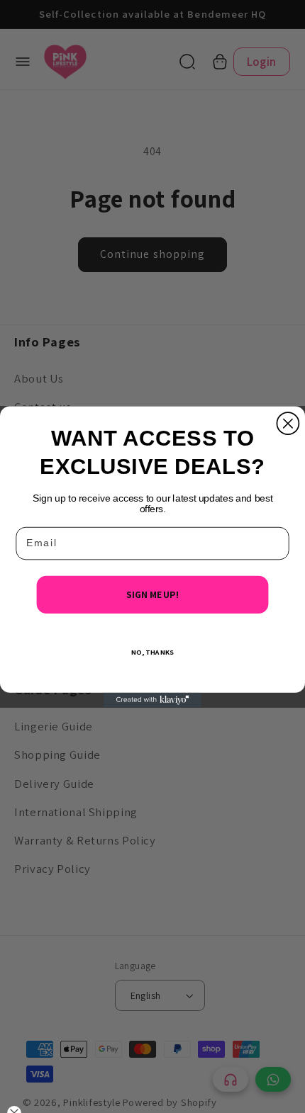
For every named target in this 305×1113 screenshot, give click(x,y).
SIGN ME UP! (152, 593)
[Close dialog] (288, 423)
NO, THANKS (152, 651)
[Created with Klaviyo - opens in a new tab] (152, 699)
